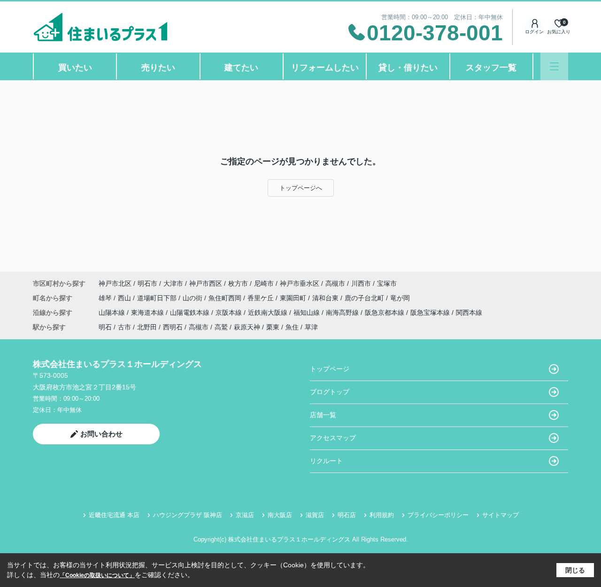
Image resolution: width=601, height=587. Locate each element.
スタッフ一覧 (491, 67)
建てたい (241, 67)
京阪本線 (230, 312)
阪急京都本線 (385, 312)
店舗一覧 (323, 415)
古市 (124, 327)
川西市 (361, 283)
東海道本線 (148, 312)
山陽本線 (113, 312)
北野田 (147, 327)
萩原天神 (247, 327)
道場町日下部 (157, 298)
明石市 (147, 283)
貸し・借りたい (408, 67)
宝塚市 (387, 283)
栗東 (272, 327)
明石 (105, 327)
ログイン (534, 31)
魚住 (292, 327)
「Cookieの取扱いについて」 (97, 575)
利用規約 (382, 514)
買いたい (75, 67)
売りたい (158, 67)
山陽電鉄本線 (190, 312)
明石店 (347, 514)
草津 (311, 327)
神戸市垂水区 (299, 283)
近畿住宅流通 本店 (114, 514)
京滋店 (245, 514)
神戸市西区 (205, 283)
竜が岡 (400, 298)
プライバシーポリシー (438, 514)
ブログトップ (329, 392)
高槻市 (335, 283)
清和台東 (326, 298)
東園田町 (294, 298)
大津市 (173, 283)
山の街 (193, 298)
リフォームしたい (325, 67)
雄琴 (106, 298)
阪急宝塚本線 (431, 312)
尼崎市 (264, 283)
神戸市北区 (115, 283)
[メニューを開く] (554, 66)
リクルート (326, 461)
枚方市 (238, 283)
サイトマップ (500, 514)
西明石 (173, 327)
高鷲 (221, 327)
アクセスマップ (333, 438)
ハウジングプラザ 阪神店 (187, 514)
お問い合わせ (101, 434)
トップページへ (300, 187)
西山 (125, 298)
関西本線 (469, 312)
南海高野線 (343, 312)
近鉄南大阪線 (268, 312)
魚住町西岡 (225, 298)
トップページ (329, 369)
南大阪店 (280, 514)
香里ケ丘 (261, 298)
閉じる (575, 570)
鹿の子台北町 (365, 298)
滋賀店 (315, 514)
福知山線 (307, 312)
